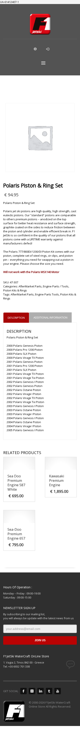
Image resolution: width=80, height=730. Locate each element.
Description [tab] (16, 318)
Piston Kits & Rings (15, 290)
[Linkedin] (40, 691)
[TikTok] (49, 691)
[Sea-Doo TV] (57, 691)
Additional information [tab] (50, 317)
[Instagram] (32, 691)
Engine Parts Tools (47, 294)
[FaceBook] (23, 691)
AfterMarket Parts (30, 286)
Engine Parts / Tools (55, 286)
